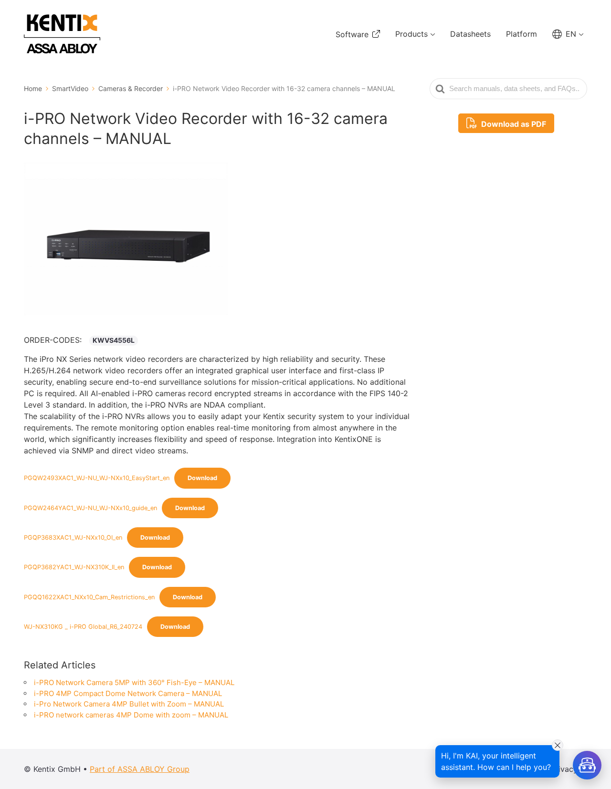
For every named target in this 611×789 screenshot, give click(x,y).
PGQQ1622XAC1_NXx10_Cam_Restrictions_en (89, 597)
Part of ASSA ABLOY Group (140, 769)
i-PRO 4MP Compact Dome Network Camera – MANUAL (128, 693)
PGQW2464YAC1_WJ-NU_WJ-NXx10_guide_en (90, 508)
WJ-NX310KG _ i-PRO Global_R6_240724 (83, 626)
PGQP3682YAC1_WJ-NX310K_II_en (74, 567)
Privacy (564, 769)
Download (202, 478)
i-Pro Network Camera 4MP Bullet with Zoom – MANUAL (129, 703)
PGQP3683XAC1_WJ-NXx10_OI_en (73, 537)
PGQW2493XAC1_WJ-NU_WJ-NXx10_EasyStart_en (96, 478)
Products (411, 34)
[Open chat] (587, 765)
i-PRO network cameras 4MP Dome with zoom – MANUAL (131, 714)
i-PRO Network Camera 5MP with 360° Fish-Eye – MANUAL (134, 682)
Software (352, 34)
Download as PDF (512, 124)
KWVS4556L (114, 340)
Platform (521, 34)
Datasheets (470, 34)
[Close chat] (557, 745)
